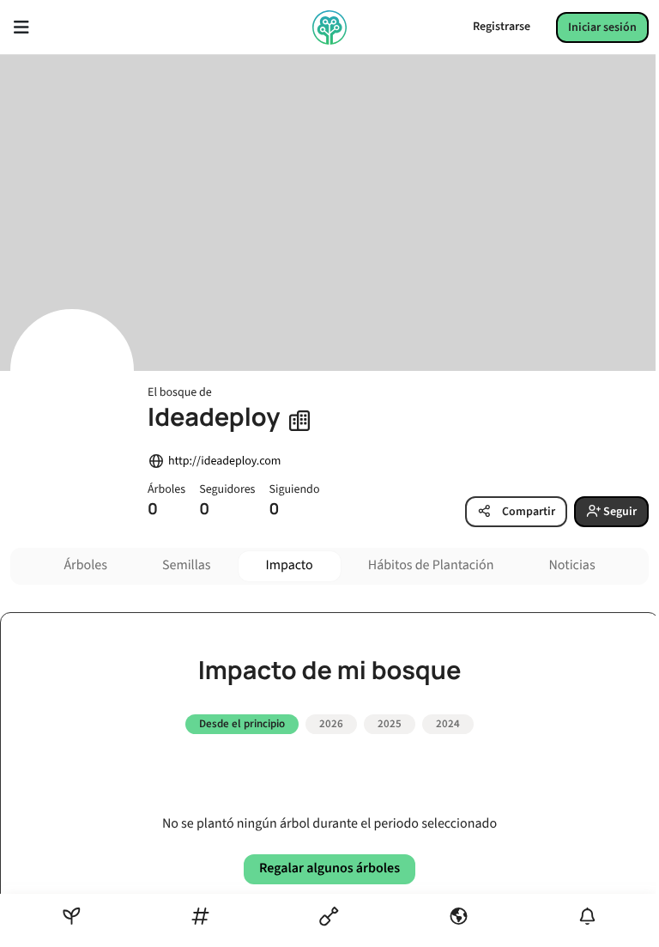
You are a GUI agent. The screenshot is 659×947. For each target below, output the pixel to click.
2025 (390, 723)
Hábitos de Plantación (431, 565)
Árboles (85, 565)
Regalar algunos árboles (329, 868)
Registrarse (501, 26)
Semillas (186, 565)
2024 (448, 723)
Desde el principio (242, 723)
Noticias (571, 565)
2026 (331, 723)
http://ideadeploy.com (224, 461)
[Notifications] (587, 917)
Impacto (289, 565)
